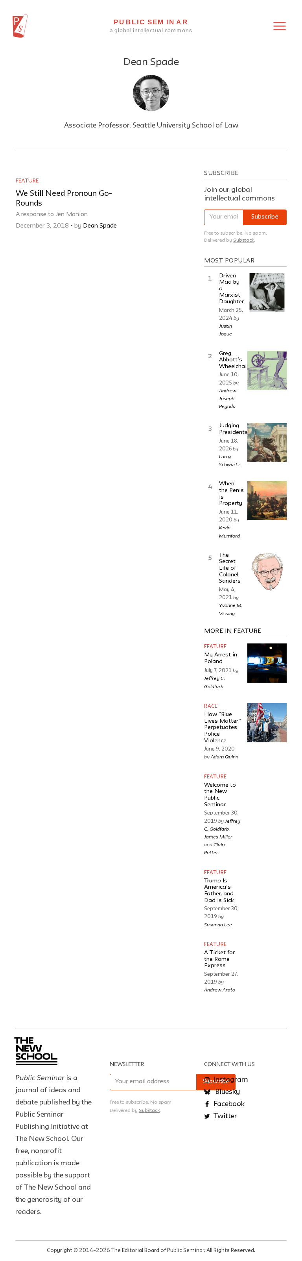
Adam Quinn (224, 756)
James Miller (218, 836)
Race (210, 706)
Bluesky (227, 1092)
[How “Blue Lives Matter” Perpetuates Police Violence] (267, 722)
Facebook (228, 1104)
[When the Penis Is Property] (267, 500)
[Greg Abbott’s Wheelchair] (267, 370)
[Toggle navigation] (279, 26)
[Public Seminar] (20, 26)
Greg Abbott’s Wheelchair (234, 360)
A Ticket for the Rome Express (219, 959)
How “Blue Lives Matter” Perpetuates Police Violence (222, 727)
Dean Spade (100, 226)
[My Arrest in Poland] (267, 663)
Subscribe (264, 217)
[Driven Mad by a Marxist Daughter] (267, 292)
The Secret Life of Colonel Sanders (230, 568)
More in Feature (232, 631)
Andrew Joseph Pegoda (227, 398)
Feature (27, 181)
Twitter (224, 1116)
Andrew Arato (219, 989)
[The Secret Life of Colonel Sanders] (267, 572)
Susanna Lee (218, 924)
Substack (243, 240)
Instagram (230, 1080)
